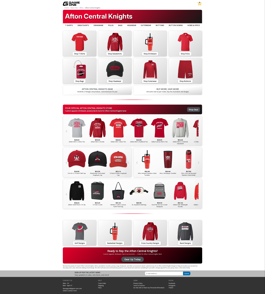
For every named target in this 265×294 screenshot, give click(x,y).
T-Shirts (69, 25)
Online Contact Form (70, 291)
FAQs (100, 288)
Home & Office (193, 25)
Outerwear (146, 25)
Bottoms (160, 25)
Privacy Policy (137, 283)
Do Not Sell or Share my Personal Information (148, 288)
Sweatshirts (83, 25)
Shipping (101, 285)
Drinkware (98, 25)
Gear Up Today (132, 259)
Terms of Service (139, 285)
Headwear (131, 25)
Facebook (172, 283)
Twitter (171, 288)
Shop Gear (193, 109)
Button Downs (176, 25)
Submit (186, 273)
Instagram (172, 285)
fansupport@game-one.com (72, 288)
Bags (120, 25)
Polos (110, 25)
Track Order (102, 283)
